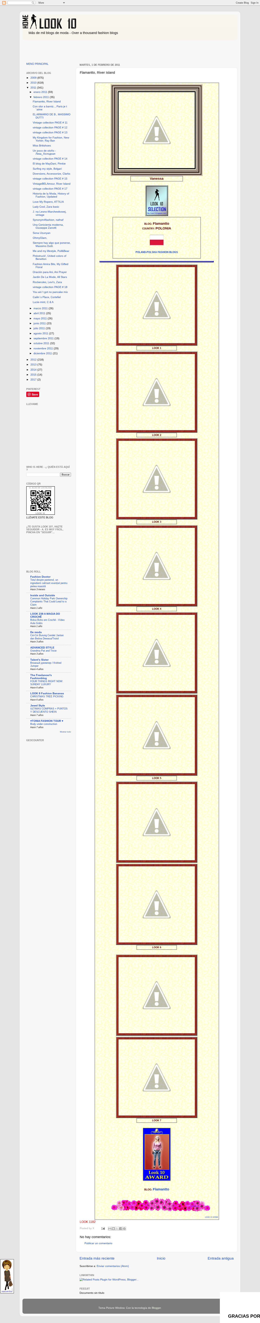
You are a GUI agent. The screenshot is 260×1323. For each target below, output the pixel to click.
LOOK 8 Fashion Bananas (47, 693)
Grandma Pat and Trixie (43, 650)
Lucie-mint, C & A (43, 302)
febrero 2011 (41, 97)
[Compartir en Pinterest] (124, 1228)
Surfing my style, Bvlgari (47, 168)
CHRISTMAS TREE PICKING (46, 696)
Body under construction (43, 724)
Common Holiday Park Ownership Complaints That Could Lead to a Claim (48, 601)
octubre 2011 (41, 343)
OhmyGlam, (40, 237)
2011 (33, 87)
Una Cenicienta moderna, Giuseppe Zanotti (48, 226)
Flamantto (161, 1189)
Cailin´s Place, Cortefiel (47, 297)
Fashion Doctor (40, 576)
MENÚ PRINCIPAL (37, 63)
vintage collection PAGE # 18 (50, 287)
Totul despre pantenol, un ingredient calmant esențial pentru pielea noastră (48, 583)
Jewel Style (37, 705)
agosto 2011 (41, 333)
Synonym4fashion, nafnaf (48, 219)
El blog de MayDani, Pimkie (49, 163)
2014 (33, 369)
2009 (33, 77)
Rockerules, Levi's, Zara (47, 282)
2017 (33, 379)
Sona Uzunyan (41, 233)
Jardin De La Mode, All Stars (50, 277)
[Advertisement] (91, 49)
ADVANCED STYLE (42, 647)
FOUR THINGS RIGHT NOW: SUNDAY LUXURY (46, 683)
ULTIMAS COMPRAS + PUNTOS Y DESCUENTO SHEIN (49, 710)
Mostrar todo (65, 732)
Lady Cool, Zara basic (46, 206)
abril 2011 (39, 313)
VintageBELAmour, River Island (51, 183)
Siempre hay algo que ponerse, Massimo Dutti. (52, 244)
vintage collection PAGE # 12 (50, 127)
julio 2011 (39, 328)
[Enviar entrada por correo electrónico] (103, 1228)
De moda (36, 632)
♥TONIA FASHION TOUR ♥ (46, 721)
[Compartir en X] (117, 1228)
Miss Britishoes (42, 145)
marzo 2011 (41, 308)
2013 (33, 364)
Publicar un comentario (98, 1243)
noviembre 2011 (43, 348)
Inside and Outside (42, 595)
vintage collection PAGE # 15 (50, 178)
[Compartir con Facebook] (121, 1228)
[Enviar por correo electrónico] (110, 1228)
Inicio (161, 1258)
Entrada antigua (221, 1258)
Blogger (156, 1307)
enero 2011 (40, 92)
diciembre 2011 (43, 353)
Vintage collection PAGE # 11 (50, 122)
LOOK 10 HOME (211, 1217)
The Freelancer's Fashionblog (41, 677)
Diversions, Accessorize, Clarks (51, 173)
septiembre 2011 (43, 338)
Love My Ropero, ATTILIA (48, 201)
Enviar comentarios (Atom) (113, 1266)
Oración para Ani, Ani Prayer (50, 272)
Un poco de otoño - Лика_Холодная (44, 152)
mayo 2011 (40, 318)
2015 (33, 374)
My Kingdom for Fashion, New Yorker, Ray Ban (51, 139)
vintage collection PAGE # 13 (50, 132)
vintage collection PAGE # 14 (50, 158)
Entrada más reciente (97, 1258)
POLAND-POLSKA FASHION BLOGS (157, 252)
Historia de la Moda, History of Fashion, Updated (51, 195)
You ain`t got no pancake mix (50, 292)
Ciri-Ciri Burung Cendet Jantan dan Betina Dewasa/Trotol (47, 637)
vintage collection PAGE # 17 (50, 188)
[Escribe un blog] (113, 1228)
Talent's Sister (39, 659)
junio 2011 (40, 323)
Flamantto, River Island (47, 101)
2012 (33, 359)
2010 (33, 82)
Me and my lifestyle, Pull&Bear (51, 251)
